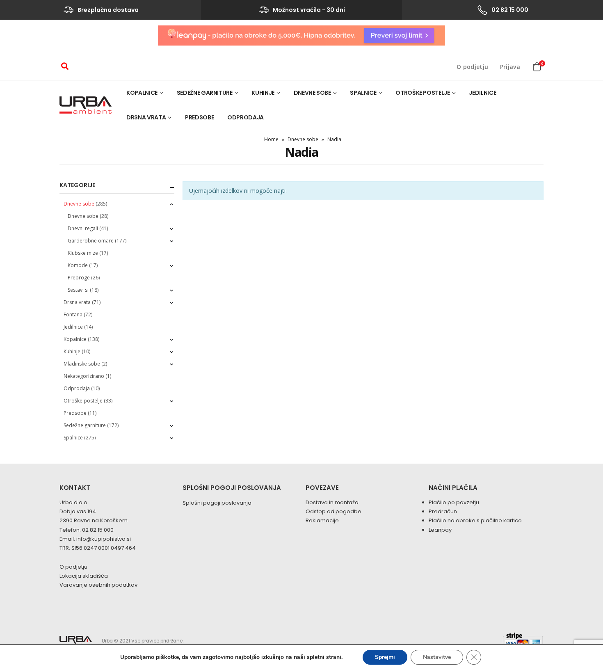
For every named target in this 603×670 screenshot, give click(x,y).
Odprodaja (245, 117)
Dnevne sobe (312, 93)
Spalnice (363, 93)
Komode (78, 265)
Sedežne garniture (205, 93)
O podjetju (473, 67)
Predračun (443, 511)
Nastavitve (437, 657)
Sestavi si (78, 289)
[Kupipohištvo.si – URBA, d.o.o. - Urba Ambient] (85, 105)
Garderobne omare (91, 240)
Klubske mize (83, 252)
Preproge (79, 277)
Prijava (510, 67)
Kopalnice (142, 93)
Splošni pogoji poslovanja (217, 503)
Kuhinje (262, 93)
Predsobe (199, 117)
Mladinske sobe (82, 363)
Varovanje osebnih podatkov (98, 585)
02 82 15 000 (98, 530)
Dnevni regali (83, 228)
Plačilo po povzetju (454, 502)
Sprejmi (385, 657)
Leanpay (440, 530)
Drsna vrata (146, 117)
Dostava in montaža (332, 502)
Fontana (73, 314)
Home (271, 139)
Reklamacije (322, 520)
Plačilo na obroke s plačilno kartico (475, 520)
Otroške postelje (422, 93)
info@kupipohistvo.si (103, 539)
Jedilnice (482, 93)
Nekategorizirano (84, 376)
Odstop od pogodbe (333, 511)
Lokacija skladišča (83, 576)
